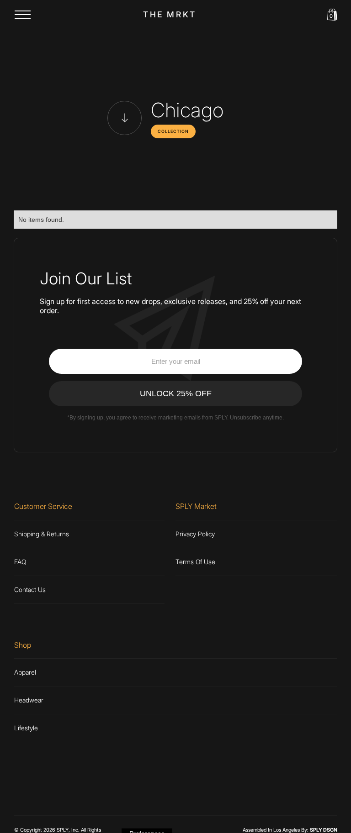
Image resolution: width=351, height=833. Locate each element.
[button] (23, 14)
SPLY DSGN (323, 830)
